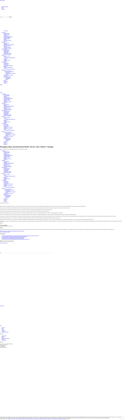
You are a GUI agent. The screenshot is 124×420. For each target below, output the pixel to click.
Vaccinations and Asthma (8, 48)
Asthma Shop (2, 305)
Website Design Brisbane (62, 418)
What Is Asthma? (6, 33)
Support (3, 55)
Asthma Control (6, 50)
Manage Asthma (4, 110)
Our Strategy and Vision (7, 70)
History (7, 74)
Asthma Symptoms (7, 34)
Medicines (5, 43)
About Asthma (4, 335)
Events (5, 68)
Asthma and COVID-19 (7, 53)
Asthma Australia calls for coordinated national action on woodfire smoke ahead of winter (15, 239)
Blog (2, 329)
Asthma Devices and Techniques (9, 44)
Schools (5, 56)
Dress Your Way (6, 63)
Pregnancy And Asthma (7, 54)
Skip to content (2, 0)
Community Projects (7, 60)
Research (3, 9)
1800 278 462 (6, 30)
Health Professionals (5, 6)
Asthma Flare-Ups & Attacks (8, 36)
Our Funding (6, 81)
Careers (5, 82)
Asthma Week (6, 124)
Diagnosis (5, 96)
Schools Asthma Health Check (10, 57)
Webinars (5, 61)
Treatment (3, 103)
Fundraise (5, 66)
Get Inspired (8, 78)
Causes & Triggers (7, 97)
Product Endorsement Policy (29, 418)
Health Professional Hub (5, 338)
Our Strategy (8, 72)
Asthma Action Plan (7, 49)
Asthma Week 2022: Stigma (10, 130)
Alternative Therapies (7, 47)
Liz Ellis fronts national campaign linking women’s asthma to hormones (13, 238)
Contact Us (5, 144)
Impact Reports (8, 77)
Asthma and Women (7, 37)
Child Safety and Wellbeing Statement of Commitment (42, 418)
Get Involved (4, 123)
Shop (3, 7)
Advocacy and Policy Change (8, 75)
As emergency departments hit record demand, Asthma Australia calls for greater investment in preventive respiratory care (20, 235)
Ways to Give (6, 64)
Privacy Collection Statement (20, 418)
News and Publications (7, 76)
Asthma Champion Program (8, 67)
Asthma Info (4, 32)
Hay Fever (5, 46)
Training (5, 59)
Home (1, 149)
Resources (5, 41)
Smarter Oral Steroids (7, 45)
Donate (3, 331)
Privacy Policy (13, 418)
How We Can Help (7, 117)
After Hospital (6, 52)
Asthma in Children (7, 38)
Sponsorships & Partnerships (8, 65)
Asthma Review (6, 51)
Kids (2, 8)
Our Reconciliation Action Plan (10, 73)
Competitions (4, 340)
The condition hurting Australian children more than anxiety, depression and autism (14, 236)
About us (3, 131)
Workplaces (5, 58)
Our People (5, 137)
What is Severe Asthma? (7, 40)
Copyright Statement (55, 418)
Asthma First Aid (6, 104)
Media (7, 79)
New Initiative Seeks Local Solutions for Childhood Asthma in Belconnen (13, 237)
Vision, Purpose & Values (10, 71)
